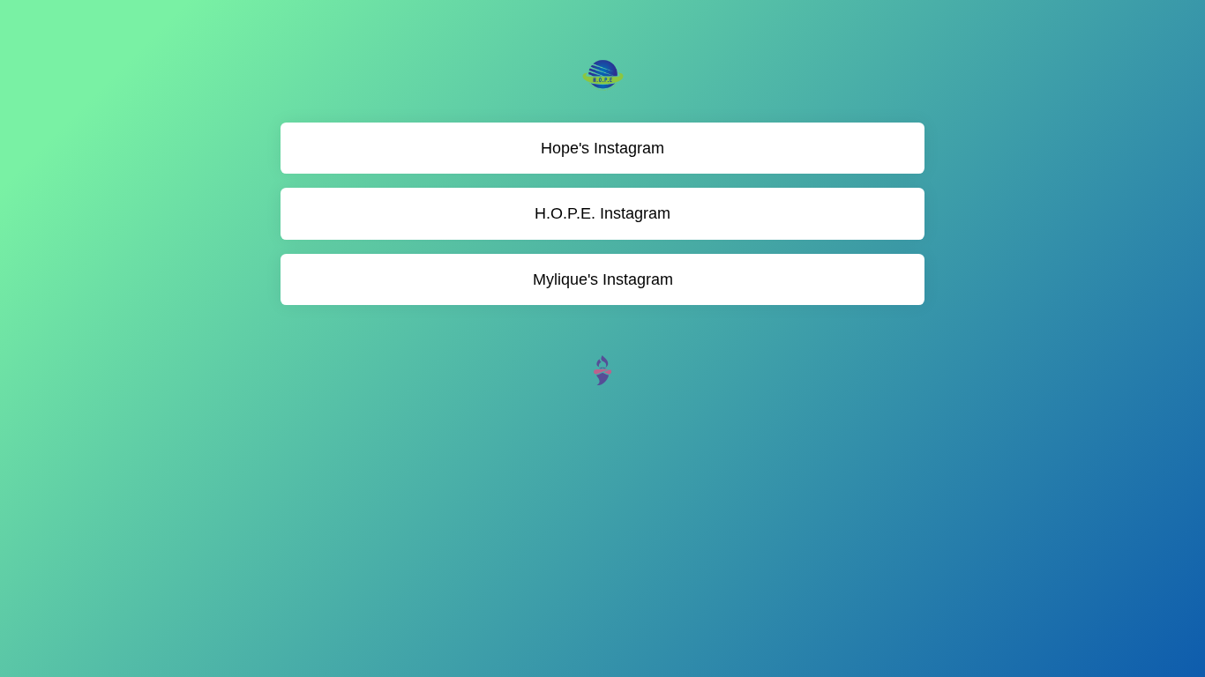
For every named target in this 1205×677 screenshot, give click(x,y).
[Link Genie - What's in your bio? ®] (602, 369)
